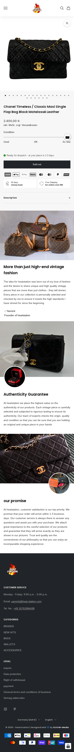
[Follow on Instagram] (5, 709)
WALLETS (9, 644)
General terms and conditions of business (27, 692)
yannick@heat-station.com (26, 601)
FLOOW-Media (61, 727)
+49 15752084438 (24, 608)
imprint (7, 668)
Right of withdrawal (14, 679)
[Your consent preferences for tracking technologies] (68, 746)
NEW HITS (10, 632)
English (49, 719)
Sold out (37, 164)
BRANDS (9, 626)
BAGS (7, 638)
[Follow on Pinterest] (15, 709)
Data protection (12, 674)
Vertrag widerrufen (14, 698)
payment (8, 686)
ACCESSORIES (12, 650)
